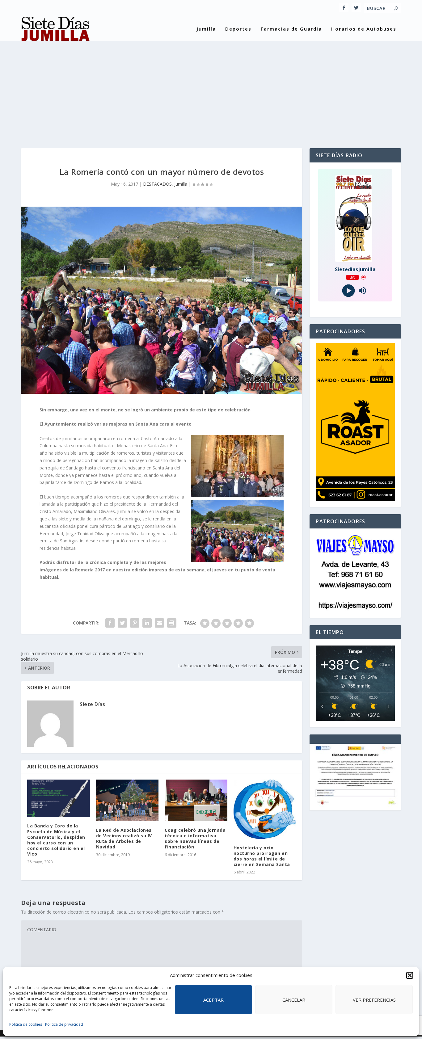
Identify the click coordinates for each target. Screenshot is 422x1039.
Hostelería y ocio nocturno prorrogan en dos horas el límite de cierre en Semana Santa (262, 856)
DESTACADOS (157, 184)
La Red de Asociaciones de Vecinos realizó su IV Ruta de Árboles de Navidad (125, 838)
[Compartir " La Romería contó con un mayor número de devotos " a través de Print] (172, 623)
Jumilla (206, 29)
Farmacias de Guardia (291, 29)
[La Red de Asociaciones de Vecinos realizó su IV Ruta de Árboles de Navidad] (127, 800)
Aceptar (213, 1000)
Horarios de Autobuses (363, 29)
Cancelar (293, 1000)
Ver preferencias (374, 1000)
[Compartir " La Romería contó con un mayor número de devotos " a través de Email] (159, 623)
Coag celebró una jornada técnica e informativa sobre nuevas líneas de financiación (195, 838)
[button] (410, 975)
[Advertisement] (211, 89)
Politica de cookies (25, 1024)
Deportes (238, 29)
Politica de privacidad (64, 1024)
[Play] (348, 290)
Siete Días (92, 704)
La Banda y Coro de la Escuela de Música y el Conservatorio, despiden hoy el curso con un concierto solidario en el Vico (56, 840)
